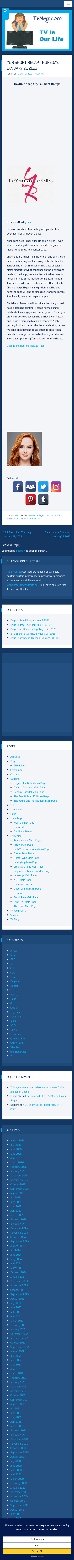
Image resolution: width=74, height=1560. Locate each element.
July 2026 (15, 1145)
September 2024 (19, 1241)
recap (38, 515)
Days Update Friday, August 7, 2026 (30, 620)
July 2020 (15, 1461)
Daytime (31, 515)
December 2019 (19, 1492)
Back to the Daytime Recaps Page (26, 346)
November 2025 (19, 1180)
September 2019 (19, 1505)
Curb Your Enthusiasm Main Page (32, 849)
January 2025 (17, 1224)
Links (13, 814)
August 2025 (17, 1193)
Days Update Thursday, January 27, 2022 (58, 534)
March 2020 (17, 1479)
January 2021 (17, 1435)
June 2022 (16, 1360)
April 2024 (16, 1263)
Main (13, 1021)
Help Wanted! (14, 572)
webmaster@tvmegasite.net (23, 585)
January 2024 (17, 1276)
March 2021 (16, 1426)
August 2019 (17, 1509)
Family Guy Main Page (26, 862)
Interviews (16, 809)
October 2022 (17, 1342)
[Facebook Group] (30, 486)
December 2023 (19, 1281)
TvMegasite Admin (20, 1087)
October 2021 (17, 1395)
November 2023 (19, 1285)
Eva (29, 222)
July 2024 (15, 1250)
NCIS (13, 1025)
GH (12, 1003)
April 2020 (16, 1474)
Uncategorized (18, 1052)
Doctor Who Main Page (26, 858)
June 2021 (15, 1413)
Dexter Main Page (24, 853)
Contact (14, 774)
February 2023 (18, 1325)
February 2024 (18, 1272)
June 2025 (16, 1202)
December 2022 (19, 1334)
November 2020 (19, 1444)
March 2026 (17, 1162)
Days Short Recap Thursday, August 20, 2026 (35, 638)
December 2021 (18, 1386)
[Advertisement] (37, 126)
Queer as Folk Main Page (27, 888)
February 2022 (18, 1378)
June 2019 (15, 1514)
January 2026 (17, 1171)
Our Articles (20, 827)
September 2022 (19, 1347)
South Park (16, 1043)
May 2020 (16, 1470)
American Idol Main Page (27, 840)
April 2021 (15, 1422)
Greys (13, 1008)
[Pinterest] (30, 499)
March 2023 (17, 1320)
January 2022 (17, 1382)
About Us (15, 757)
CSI (12, 968)
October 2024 (18, 1237)
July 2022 (15, 1356)
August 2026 (17, 1140)
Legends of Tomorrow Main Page (32, 871)
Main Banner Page (24, 823)
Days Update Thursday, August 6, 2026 (32, 625)
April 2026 (16, 1158)
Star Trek (15, 1047)
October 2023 (17, 1290)
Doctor (14, 990)
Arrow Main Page (23, 844)
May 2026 (16, 1154)
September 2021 (19, 1400)
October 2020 (18, 1448)
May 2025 (16, 1206)
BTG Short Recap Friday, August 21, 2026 (33, 633)
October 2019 (17, 1501)
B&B (12, 959)
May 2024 (16, 1259)
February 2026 (18, 1167)
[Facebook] (17, 486)
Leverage (15, 1016)
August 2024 (17, 1246)
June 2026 (16, 1149)
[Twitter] (43, 486)
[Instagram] (56, 486)
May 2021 (15, 1417)
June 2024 (16, 1254)
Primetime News (23, 884)
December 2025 (19, 1175)
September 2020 (19, 1452)
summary (11, 518)
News (13, 1030)
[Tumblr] (43, 499)
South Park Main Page (26, 897)
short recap (48, 515)
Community (16, 770)
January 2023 (17, 1329)
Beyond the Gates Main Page (30, 783)
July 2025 (15, 1197)
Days (13, 977)
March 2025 (17, 1215)
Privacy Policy (18, 910)
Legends (15, 1012)
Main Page (16, 818)
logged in (20, 551)
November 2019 (19, 1496)
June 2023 (16, 1307)
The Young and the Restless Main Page (35, 801)
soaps (58, 515)
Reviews (18, 893)
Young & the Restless (30, 518)
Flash (13, 999)
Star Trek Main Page (25, 902)
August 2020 (17, 1457)
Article (13, 955)
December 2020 (19, 1439)
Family (13, 994)
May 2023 (16, 1312)
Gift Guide (19, 765)
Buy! (12, 761)
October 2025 (17, 1184)
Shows (14, 915)
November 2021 (19, 1391)
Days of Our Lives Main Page (30, 787)
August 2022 (17, 1351)
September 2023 (19, 1294)
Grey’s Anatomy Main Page (29, 866)
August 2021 (17, 1404)
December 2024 (19, 1228)
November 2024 (19, 1233)
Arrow (13, 950)
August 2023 (17, 1298)
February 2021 (18, 1430)
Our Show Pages (23, 831)
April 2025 (15, 1211)
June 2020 (16, 1466)
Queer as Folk (17, 1038)
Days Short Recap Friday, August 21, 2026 (33, 629)
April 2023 (15, 1316)
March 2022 (17, 1373)
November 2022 (19, 1338)
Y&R (17, 515)
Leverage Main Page (25, 875)
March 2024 (17, 1268)
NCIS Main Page (22, 880)
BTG (12, 964)
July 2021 (15, 1408)
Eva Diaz (41, 73)
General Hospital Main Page (29, 792)
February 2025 (18, 1219)
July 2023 (15, 1303)
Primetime (16, 836)
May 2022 (16, 1364)
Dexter (14, 986)
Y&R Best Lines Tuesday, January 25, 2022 (17, 534)
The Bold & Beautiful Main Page (31, 796)
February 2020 (18, 1483)
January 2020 (17, 1487)
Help (12, 805)
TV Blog (14, 919)
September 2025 (19, 1189)
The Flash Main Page (25, 906)
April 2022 (15, 1369)
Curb (12, 972)
